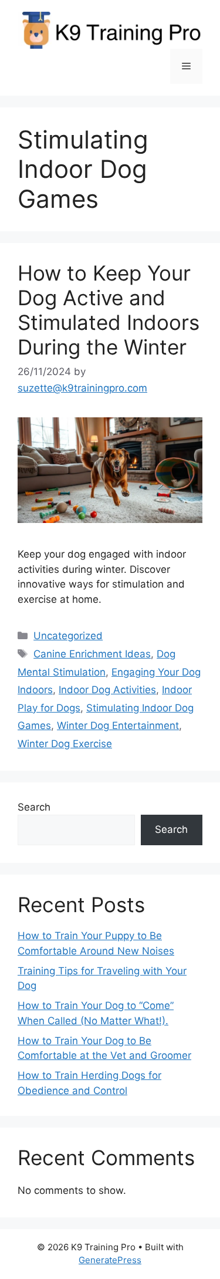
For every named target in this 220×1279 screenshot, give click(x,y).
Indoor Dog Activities (107, 690)
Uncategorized (68, 636)
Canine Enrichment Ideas (92, 654)
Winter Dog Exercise (65, 744)
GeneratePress (110, 1259)
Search (34, 807)
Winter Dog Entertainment (118, 725)
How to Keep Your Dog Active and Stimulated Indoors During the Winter (108, 310)
